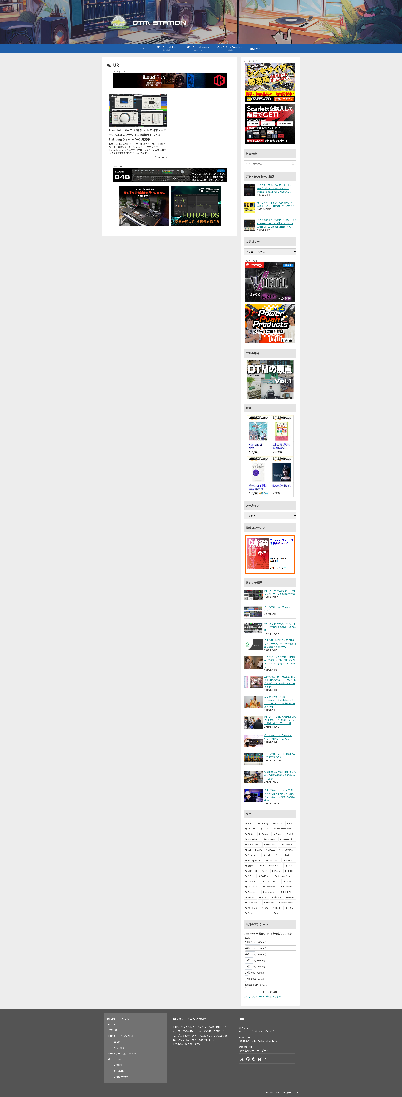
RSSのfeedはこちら (183, 1044)
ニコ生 (117, 1041)
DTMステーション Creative (122, 1053)
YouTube (119, 1047)
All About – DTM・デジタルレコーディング (256, 1029)
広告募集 (119, 1070)
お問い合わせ (121, 1076)
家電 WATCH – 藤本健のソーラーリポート (254, 1048)
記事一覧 (112, 1030)
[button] (293, 164)
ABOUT (118, 1065)
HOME (111, 1024)
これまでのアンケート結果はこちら (262, 996)
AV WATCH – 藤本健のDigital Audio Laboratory (258, 1039)
